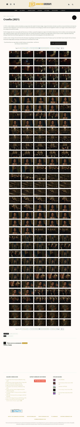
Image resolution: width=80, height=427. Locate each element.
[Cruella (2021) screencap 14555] (65, 287)
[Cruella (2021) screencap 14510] (65, 218)
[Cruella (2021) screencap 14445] (65, 119)
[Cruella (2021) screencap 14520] (65, 234)
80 (37, 48)
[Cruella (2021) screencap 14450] (65, 126)
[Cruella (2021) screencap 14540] (65, 264)
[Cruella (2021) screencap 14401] (15, 57)
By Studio (47, 10)
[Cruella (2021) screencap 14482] (27, 180)
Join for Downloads (31, 416)
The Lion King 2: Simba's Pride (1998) (65, 389)
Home (16, 10)
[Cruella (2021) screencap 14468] (40, 157)
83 (43, 48)
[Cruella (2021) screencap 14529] (52, 249)
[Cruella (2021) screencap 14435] (65, 103)
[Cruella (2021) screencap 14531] (15, 257)
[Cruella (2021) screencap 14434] (52, 103)
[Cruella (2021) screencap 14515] (65, 226)
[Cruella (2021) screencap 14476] (15, 172)
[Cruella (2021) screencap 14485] (65, 180)
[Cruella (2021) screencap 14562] (27, 303)
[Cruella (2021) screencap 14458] (40, 142)
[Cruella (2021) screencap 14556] (15, 295)
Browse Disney (31, 10)
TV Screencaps (54, 416)
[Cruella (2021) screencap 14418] (40, 80)
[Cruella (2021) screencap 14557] (27, 295)
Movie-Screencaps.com (44, 416)
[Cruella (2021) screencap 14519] (52, 234)
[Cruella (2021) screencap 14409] (52, 65)
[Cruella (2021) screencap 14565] (65, 303)
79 (35, 48)
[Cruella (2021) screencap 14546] (15, 280)
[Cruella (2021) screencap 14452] (27, 134)
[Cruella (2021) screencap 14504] (52, 211)
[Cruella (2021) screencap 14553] (40, 287)
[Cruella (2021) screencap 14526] (15, 249)
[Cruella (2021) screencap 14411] (15, 73)
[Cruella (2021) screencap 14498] (40, 203)
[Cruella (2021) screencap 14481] (15, 180)
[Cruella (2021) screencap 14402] (27, 57)
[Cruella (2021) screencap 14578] (40, 326)
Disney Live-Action (14, 333)
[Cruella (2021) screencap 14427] (27, 95)
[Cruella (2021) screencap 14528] (40, 249)
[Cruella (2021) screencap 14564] (52, 303)
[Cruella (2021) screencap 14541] (15, 272)
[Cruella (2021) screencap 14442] (27, 119)
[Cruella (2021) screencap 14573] (40, 318)
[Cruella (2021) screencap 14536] (15, 264)
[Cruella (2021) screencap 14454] (52, 134)
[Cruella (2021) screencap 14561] (15, 303)
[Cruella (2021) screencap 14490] (65, 188)
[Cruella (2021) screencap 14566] (15, 310)
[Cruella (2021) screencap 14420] (65, 80)
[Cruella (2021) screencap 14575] (65, 318)
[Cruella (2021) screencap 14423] (40, 88)
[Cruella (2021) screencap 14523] (40, 241)
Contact (63, 10)
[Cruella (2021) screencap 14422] (27, 88)
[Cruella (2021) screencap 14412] (27, 73)
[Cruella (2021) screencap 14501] (15, 211)
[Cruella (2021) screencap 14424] (52, 88)
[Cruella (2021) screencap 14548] (40, 280)
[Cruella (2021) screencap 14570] (65, 310)
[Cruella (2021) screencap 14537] (27, 264)
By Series (40, 10)
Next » (54, 48)
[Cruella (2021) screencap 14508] (40, 218)
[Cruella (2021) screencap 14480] (65, 172)
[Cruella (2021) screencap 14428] (40, 95)
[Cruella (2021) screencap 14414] (52, 73)
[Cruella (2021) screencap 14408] (40, 65)
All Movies (22, 10)
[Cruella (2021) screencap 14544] (52, 272)
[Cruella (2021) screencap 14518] (40, 234)
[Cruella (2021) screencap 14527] (27, 249)
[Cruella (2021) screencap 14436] (15, 111)
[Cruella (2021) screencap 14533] (40, 257)
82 (41, 48)
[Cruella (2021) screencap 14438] (40, 111)
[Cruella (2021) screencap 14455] (65, 134)
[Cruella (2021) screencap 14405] (65, 57)
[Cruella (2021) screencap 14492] (27, 195)
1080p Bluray (10, 336)
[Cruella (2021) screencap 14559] (52, 295)
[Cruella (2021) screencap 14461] (15, 149)
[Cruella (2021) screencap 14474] (52, 165)
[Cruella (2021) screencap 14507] (27, 218)
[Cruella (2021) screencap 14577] (27, 326)
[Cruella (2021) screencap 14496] (15, 203)
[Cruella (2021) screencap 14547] (27, 280)
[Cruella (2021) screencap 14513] (40, 226)
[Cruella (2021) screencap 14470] (65, 157)
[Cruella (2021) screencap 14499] (52, 203)
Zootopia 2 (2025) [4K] (63, 386)
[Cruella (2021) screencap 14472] (27, 165)
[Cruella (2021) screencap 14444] (52, 119)
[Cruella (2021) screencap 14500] (65, 203)
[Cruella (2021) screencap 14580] (65, 326)
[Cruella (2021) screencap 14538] (40, 264)
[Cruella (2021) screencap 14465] (65, 149)
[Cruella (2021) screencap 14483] (40, 180)
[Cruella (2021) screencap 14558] (40, 295)
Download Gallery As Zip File (60, 43)
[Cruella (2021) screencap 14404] (52, 57)
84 (46, 48)
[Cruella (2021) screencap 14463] (40, 149)
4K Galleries (55, 10)
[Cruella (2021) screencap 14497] (27, 203)
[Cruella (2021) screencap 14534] (52, 257)
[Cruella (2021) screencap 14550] (65, 280)
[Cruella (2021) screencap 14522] (27, 241)
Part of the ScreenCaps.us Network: (16, 416)
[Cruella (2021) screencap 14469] (52, 157)
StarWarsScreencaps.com (40, 419)
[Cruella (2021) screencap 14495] (65, 195)
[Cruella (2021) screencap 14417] (27, 80)
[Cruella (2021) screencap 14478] (40, 172)
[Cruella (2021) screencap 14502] (27, 211)
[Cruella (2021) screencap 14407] (27, 65)
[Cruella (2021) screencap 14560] (65, 295)
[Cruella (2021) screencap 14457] (27, 142)
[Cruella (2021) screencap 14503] (40, 211)
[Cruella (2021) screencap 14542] (27, 272)
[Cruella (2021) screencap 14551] (15, 287)
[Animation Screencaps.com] (40, 4)
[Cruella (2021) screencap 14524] (52, 241)
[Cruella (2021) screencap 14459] (52, 142)
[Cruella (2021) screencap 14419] (52, 80)
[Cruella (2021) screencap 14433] (40, 103)
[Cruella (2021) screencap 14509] (52, 218)
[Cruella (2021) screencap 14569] (52, 310)
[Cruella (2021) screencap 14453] (40, 134)
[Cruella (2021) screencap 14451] (15, 134)
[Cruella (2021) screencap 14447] (27, 126)
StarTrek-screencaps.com (66, 416)
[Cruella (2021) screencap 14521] (15, 241)
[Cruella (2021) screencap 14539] (52, 264)
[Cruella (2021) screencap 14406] (15, 65)
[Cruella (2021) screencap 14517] (27, 234)
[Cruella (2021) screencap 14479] (52, 172)
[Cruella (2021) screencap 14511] (15, 226)
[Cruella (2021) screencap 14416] (15, 80)
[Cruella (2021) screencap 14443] (40, 119)
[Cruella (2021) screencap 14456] (15, 142)
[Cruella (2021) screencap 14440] (65, 111)
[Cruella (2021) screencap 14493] (40, 195)
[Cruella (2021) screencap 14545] (65, 272)
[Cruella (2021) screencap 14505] (65, 211)
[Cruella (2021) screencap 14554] (52, 287)
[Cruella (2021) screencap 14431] (15, 103)
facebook (8, 4)
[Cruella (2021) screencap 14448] (40, 126)
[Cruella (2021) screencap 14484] (52, 180)
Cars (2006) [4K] (61, 379)
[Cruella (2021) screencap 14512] (27, 226)
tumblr (15, 4)
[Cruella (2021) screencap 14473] (40, 165)
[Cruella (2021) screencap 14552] (27, 287)
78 (32, 48)
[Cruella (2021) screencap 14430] (65, 95)
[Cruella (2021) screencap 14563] (40, 303)
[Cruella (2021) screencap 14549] (52, 280)
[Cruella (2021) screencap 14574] (52, 318)
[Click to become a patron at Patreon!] (40, 382)
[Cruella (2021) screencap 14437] (27, 111)
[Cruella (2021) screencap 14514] (52, 226)
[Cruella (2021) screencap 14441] (15, 119)
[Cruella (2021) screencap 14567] (27, 310)
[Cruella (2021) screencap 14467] (27, 157)
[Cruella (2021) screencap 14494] (52, 195)
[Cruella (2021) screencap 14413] (40, 73)
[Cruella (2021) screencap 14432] (27, 103)
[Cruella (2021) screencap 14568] (40, 310)
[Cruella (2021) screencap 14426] (15, 95)
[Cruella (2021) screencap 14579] (52, 326)
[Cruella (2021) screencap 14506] (15, 218)
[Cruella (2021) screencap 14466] (15, 157)
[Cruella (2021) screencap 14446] (15, 126)
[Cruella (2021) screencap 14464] (52, 149)
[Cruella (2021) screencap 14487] (27, 188)
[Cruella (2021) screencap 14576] (15, 326)
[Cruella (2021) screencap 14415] (65, 73)
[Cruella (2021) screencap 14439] (52, 111)
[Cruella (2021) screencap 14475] (65, 165)
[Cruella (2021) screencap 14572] (27, 318)
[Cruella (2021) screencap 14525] (65, 241)
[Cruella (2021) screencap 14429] (52, 95)
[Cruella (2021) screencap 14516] (15, 234)
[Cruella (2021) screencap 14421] (15, 88)
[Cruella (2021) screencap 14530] (65, 249)
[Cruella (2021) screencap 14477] (27, 172)
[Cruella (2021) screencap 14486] (15, 188)
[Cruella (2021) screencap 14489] (52, 188)
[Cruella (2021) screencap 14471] (15, 165)
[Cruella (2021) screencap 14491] (15, 195)
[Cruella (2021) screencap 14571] (15, 318)
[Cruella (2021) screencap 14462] (27, 149)
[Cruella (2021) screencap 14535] (65, 257)
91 (51, 48)
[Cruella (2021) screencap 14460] (65, 142)
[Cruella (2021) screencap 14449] (52, 126)
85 (48, 48)
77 (30, 48)
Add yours (25, 343)
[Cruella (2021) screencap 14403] (40, 57)
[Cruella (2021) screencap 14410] (65, 65)
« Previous (24, 48)
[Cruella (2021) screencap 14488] (40, 188)
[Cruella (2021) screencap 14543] (40, 272)
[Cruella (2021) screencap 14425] (65, 88)
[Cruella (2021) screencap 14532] (27, 257)
